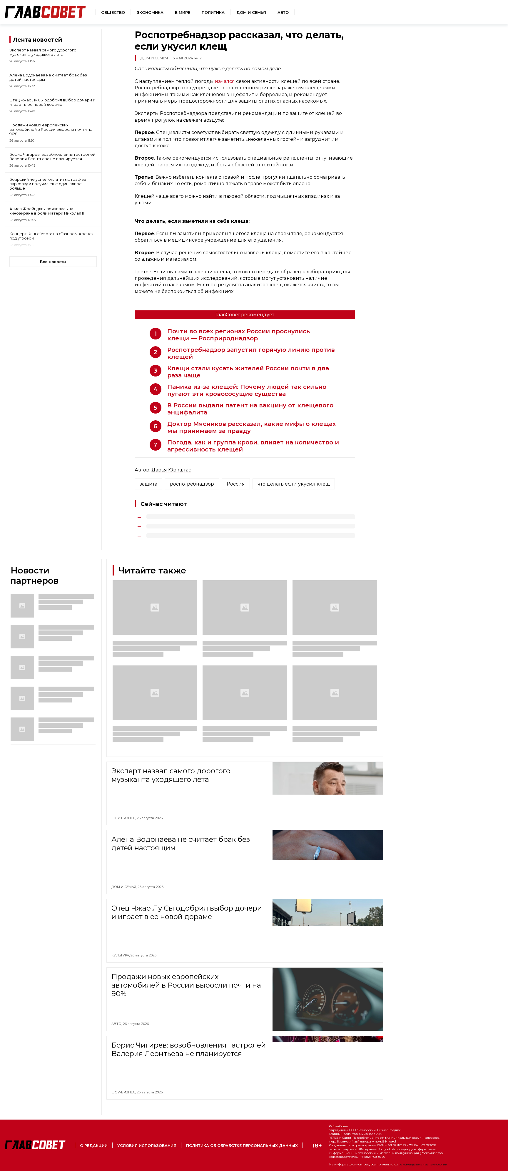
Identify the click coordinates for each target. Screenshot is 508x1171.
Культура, (121, 955)
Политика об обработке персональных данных (242, 1145)
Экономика (150, 12)
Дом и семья (251, 12)
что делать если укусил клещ (294, 484)
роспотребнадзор (192, 484)
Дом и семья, (124, 887)
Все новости (53, 262)
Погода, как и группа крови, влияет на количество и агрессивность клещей (253, 446)
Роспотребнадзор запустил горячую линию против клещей (251, 353)
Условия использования (146, 1145)
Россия (236, 484)
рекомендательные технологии (423, 1164)
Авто (283, 12)
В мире (182, 12)
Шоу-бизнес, (124, 818)
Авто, (117, 1024)
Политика (213, 12)
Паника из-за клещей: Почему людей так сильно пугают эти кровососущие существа (246, 390)
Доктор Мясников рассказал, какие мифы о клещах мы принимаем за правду (251, 427)
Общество (113, 12)
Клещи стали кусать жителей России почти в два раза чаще (248, 372)
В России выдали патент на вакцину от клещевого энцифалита (250, 409)
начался (225, 81)
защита (148, 484)
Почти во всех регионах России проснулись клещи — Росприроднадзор (238, 335)
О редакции (94, 1145)
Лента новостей (37, 39)
